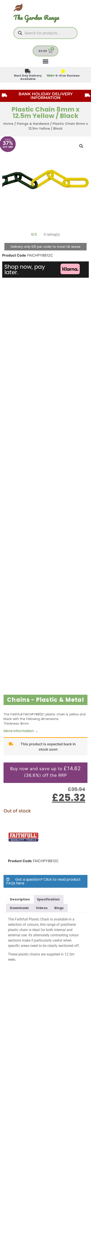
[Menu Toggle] (45, 61)
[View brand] (23, 851)
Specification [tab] (48, 899)
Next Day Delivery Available (28, 77)
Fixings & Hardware (33, 123)
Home (8, 123)
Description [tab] (20, 899)
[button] (81, 146)
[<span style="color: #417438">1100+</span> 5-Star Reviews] (63, 71)
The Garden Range (36, 17)
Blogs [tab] (59, 908)
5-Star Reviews (63, 75)
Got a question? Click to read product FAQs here (43, 881)
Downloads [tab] (19, 908)
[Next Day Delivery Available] (28, 71)
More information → (21, 730)
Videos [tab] (41, 908)
